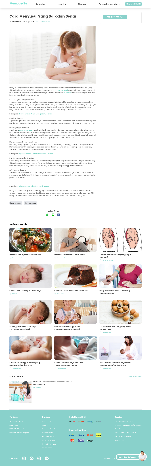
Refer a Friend (47, 448)
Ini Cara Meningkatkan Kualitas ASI (34, 186)
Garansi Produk (47, 433)
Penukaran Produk (48, 429)
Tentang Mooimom (16, 421)
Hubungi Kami (47, 421)
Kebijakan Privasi (48, 436)
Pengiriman (46, 425)
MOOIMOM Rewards (49, 444)
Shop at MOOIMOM (133, 4)
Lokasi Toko (13, 425)
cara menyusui (61, 90)
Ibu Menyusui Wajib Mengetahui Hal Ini (35, 114)
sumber (67, 92)
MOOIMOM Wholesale (16, 429)
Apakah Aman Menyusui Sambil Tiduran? (36, 153)
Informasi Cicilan (48, 440)
